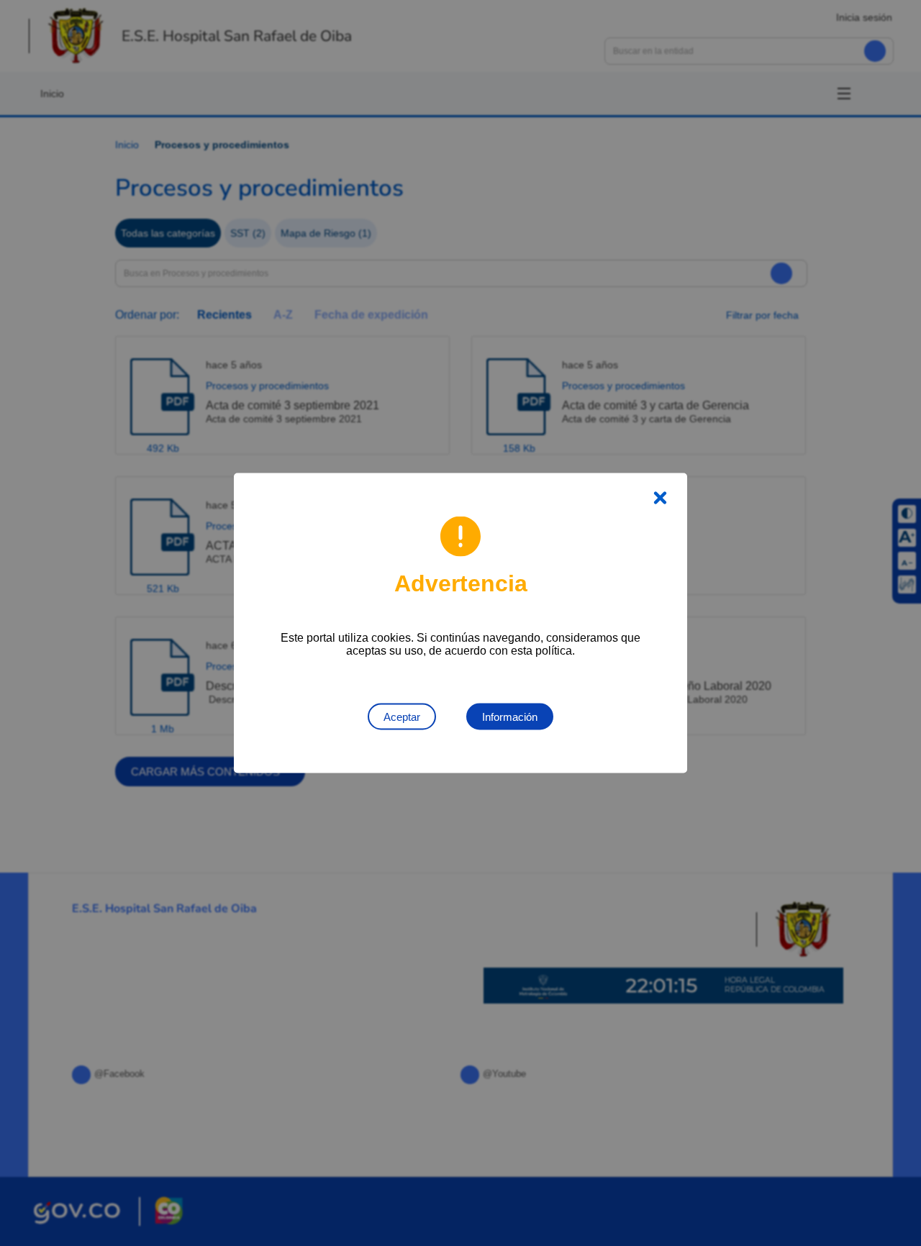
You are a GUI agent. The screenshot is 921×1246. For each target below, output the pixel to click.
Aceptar (402, 717)
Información (509, 717)
